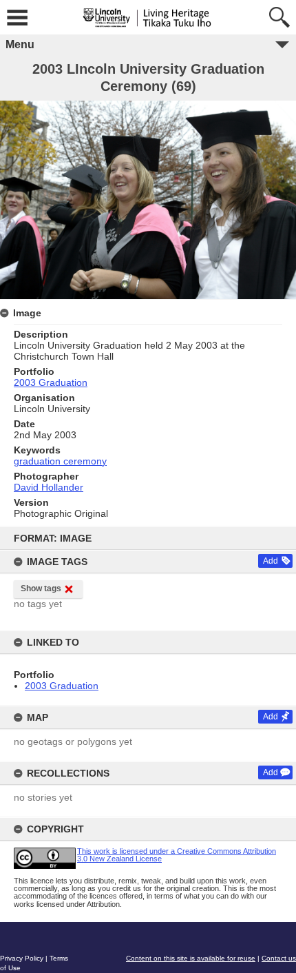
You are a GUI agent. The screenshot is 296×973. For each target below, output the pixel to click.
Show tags (41, 588)
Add (270, 561)
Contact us (279, 958)
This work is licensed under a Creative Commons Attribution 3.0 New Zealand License (176, 855)
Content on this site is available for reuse (190, 958)
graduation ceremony (60, 461)
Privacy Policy (21, 958)
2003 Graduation (61, 685)
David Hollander (48, 487)
